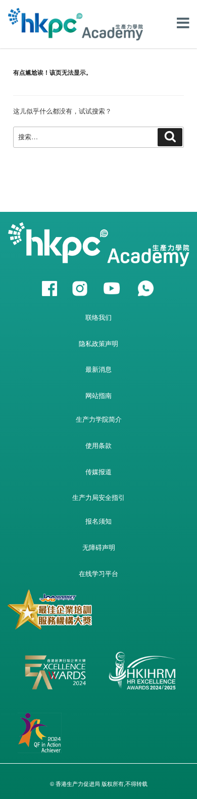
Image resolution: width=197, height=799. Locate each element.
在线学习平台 (98, 574)
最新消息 (98, 369)
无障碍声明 (98, 547)
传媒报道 (98, 472)
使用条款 (98, 445)
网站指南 (98, 396)
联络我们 (98, 317)
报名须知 (98, 521)
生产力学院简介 (99, 419)
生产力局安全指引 (98, 497)
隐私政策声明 (98, 344)
